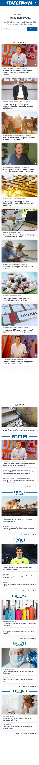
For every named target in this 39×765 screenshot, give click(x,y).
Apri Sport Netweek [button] (27, 591)
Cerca (32, 29)
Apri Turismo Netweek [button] (25, 638)
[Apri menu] (3, 3)
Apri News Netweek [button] (26, 535)
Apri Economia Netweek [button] (25, 733)
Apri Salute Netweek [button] (26, 686)
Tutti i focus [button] (29, 487)
